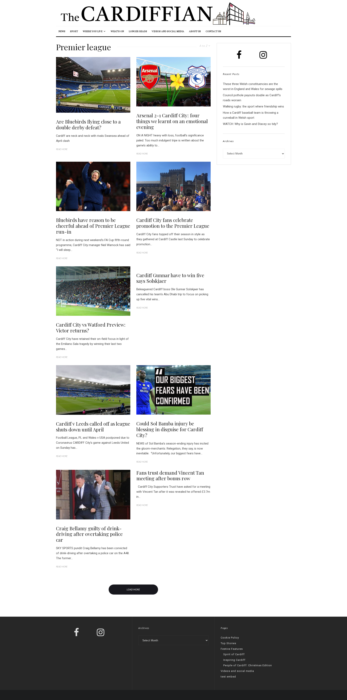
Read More (61, 149)
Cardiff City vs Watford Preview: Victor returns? (91, 327)
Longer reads (138, 31)
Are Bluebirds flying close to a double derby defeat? (88, 124)
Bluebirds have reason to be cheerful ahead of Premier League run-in (93, 225)
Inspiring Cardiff (234, 659)
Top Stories (228, 643)
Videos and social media (168, 31)
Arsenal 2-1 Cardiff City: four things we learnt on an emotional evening (172, 121)
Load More (133, 589)
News (61, 31)
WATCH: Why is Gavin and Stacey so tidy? (250, 124)
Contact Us (213, 31)
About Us (195, 31)
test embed (228, 676)
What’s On (117, 31)
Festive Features (232, 648)
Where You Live (92, 31)
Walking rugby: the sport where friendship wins (253, 106)
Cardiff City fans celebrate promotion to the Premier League (172, 223)
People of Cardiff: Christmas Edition (247, 665)
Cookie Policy (230, 637)
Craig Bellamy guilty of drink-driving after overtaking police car (89, 534)
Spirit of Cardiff (234, 654)
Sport (74, 31)
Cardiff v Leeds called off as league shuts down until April (93, 426)
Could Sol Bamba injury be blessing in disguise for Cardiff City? (169, 429)
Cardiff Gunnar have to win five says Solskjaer (170, 278)
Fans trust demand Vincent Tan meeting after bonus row (170, 475)
